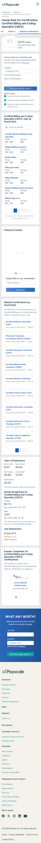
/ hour (28, 42)
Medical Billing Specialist (15, 147)
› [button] (23, 253)
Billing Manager (11, 178)
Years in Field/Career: (12, 79)
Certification (17, 12)
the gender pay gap (24, 524)
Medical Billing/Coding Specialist (19, 188)
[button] (1, 31)
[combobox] (20, 71)
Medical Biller (11, 157)
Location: (7, 68)
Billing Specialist (12, 167)
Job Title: (11, 630)
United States (6, 12)
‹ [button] (18, 253)
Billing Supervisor (12, 198)
